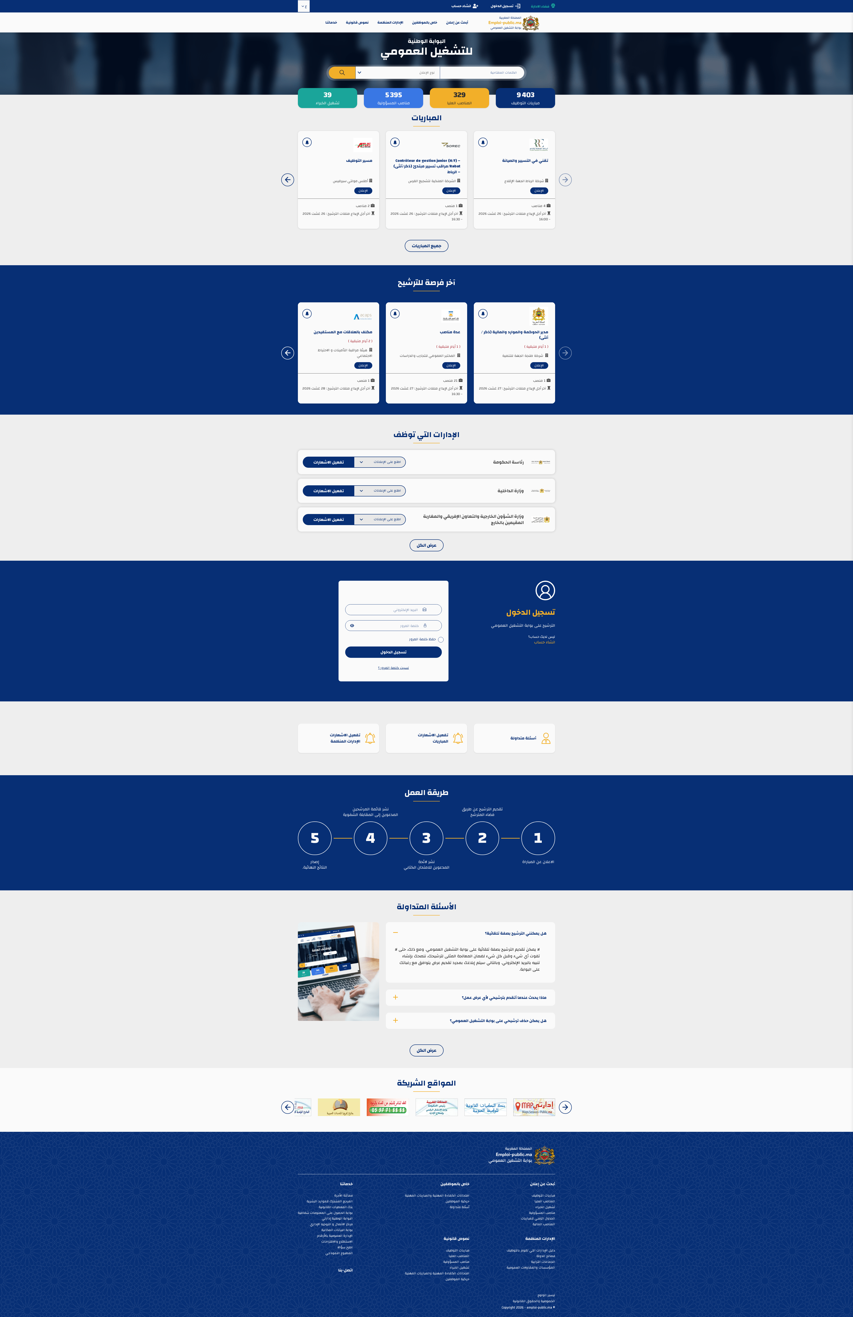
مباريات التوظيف (543, 1196)
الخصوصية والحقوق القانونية (534, 1301)
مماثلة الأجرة (343, 1196)
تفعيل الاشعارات (328, 462)
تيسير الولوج (546, 1295)
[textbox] (398, 72)
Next (287, 179)
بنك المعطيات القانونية (336, 1207)
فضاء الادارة (540, 6)
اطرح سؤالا (345, 1247)
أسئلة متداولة (459, 1207)
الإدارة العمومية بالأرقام (335, 1236)
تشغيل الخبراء (545, 1207)
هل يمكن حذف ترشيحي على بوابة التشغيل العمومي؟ (498, 1020)
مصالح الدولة (545, 1256)
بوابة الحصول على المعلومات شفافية (325, 1213)
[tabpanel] (538, 838)
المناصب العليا (544, 1201)
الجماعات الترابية (543, 1262)
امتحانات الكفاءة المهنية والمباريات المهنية (437, 1196)
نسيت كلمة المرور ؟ (393, 668)
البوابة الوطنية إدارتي (337, 1218)
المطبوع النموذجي (339, 1253)
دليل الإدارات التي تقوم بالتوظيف (531, 1250)
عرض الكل (426, 545)
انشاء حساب (461, 6)
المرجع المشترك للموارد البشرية (330, 1201)
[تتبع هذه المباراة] (483, 142)
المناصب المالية (544, 1224)
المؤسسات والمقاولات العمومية (531, 1268)
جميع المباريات (426, 246)
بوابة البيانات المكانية (337, 1230)
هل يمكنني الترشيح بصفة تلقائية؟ (515, 933)
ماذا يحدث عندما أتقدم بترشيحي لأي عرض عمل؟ (504, 997)
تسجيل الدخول (394, 652)
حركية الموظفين (457, 1201)
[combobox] (398, 72)
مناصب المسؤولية (542, 1213)
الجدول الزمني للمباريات (538, 1218)
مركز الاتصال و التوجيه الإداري (331, 1224)
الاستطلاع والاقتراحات (337, 1242)
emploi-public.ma (539, 1308)
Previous (565, 1107)
